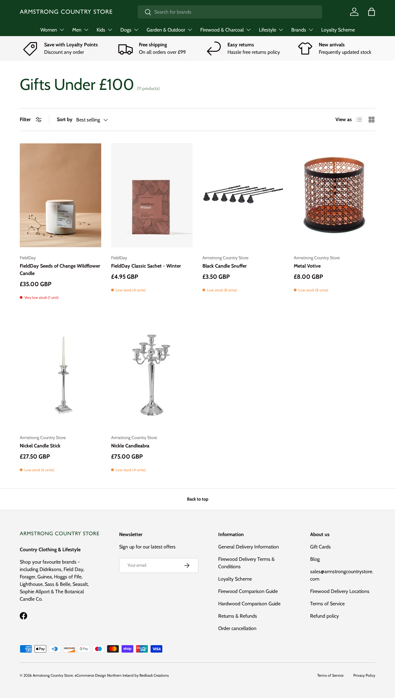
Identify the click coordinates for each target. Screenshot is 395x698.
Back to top (197, 499)
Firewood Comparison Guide (248, 591)
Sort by (65, 119)
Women (48, 30)
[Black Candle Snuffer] (243, 195)
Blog (315, 559)
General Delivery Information (248, 547)
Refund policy (324, 616)
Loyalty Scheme (338, 30)
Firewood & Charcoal (222, 30)
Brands (298, 30)
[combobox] (230, 12)
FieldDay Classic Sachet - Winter (146, 266)
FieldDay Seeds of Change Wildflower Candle (60, 269)
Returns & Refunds (237, 616)
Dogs (125, 30)
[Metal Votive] (334, 195)
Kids (101, 30)
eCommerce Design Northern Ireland (104, 675)
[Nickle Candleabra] (152, 375)
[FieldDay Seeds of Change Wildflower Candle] (60, 195)
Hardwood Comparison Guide (249, 604)
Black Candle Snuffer (224, 266)
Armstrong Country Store (53, 675)
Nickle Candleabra (130, 446)
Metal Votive (307, 266)
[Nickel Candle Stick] (60, 375)
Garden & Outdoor (166, 30)
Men (76, 30)
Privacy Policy (364, 675)
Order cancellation (237, 628)
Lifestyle (267, 30)
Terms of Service (327, 604)
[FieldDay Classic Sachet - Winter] (152, 195)
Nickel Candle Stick (40, 446)
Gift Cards (320, 547)
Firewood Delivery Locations (339, 591)
